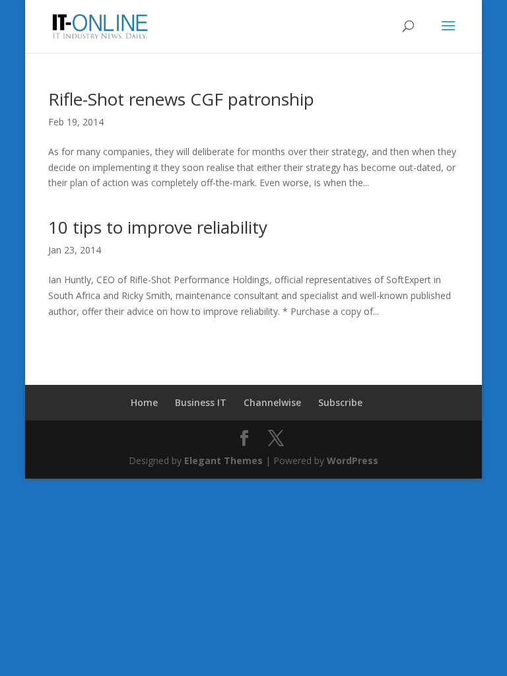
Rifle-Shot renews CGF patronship (181, 99)
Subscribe (340, 402)
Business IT (200, 402)
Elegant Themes (223, 460)
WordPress (352, 460)
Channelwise (272, 402)
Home (144, 402)
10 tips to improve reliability (157, 227)
